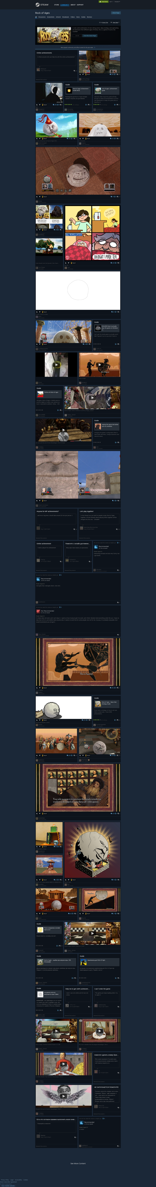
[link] (8, 1186)
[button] (115, 22)
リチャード (72, 1005)
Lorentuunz (42, 602)
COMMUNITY (64, 5)
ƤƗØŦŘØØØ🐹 (86, 760)
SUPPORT (80, 5)
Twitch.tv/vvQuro (43, 505)
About (73, 5)
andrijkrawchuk (86, 982)
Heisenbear (42, 818)
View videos (41, 268)
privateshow (99, 109)
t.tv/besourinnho (43, 348)
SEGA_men (42, 1015)
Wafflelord (85, 1145)
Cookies (25, 1180)
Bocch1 (84, 918)
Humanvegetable (101, 724)
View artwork (41, 110)
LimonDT (41, 950)
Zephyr (84, 143)
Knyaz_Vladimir (43, 982)
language (117, 1)
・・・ (42, 527)
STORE (56, 5)
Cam (68, 267)
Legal (11, 1180)
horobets (41, 884)
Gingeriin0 (41, 109)
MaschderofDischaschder (91, 527)
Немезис (43, 1135)
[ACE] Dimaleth (43, 143)
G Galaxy (41, 447)
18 (99, 1071)
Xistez (40, 201)
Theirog (43, 559)
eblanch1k (101, 1105)
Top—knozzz (42, 634)
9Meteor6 (43, 69)
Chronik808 (42, 414)
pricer (40, 382)
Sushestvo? (73, 559)
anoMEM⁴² (42, 234)
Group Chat (105, 22)
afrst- (40, 316)
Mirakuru (84, 382)
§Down (40, 724)
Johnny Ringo (85, 79)
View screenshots (85, 80)
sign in (110, 1)
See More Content (78, 1163)
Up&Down (41, 760)
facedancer (42, 851)
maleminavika (102, 1005)
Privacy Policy (5, 1180)
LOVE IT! (98, 348)
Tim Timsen (42, 267)
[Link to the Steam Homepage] (42, 6)
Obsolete (98, 569)
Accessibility (18, 1180)
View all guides (70, 110)
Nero (40, 918)
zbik (97, 447)
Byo (68, 884)
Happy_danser (71, 414)
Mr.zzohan (70, 109)
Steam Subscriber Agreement (8, 1182)
